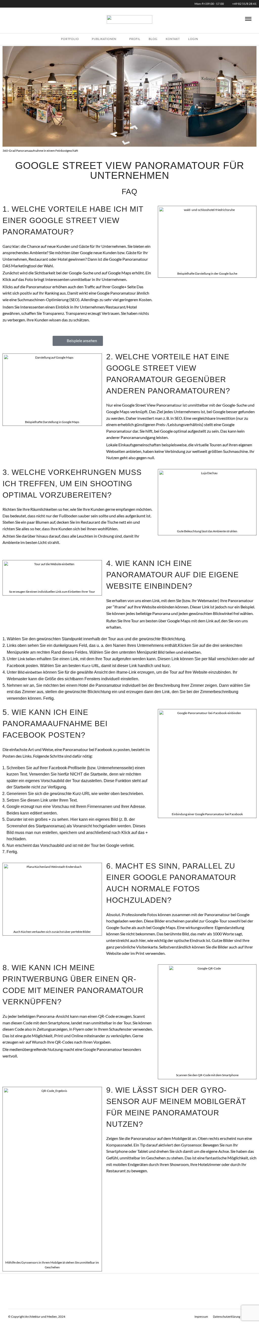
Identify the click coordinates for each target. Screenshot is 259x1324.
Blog (153, 38)
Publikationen (104, 38)
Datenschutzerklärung (226, 1316)
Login (193, 38)
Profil (134, 38)
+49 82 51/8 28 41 (244, 4)
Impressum (201, 1316)
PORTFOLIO (70, 38)
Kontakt (173, 38)
